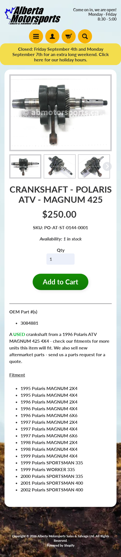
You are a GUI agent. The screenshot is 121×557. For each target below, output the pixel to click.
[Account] (52, 36)
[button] (25, 166)
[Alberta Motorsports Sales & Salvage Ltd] (32, 15)
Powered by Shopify (61, 545)
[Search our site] (85, 36)
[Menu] (36, 36)
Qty (60, 250)
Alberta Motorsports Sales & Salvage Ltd (65, 536)
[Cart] (69, 36)
